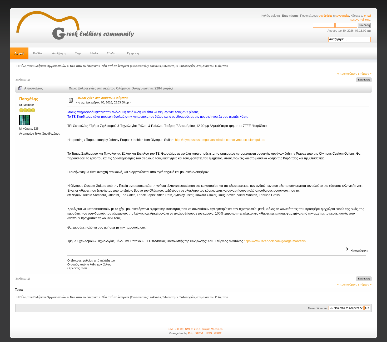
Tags (78, 53)
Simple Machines (212, 328)
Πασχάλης (28, 99)
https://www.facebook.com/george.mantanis (275, 241)
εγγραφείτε (342, 15)
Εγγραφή (133, 53)
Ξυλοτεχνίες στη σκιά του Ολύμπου (102, 98)
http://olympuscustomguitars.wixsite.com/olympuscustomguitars (220, 140)
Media (94, 53)
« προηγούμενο (347, 73)
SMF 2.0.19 (175, 328)
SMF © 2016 (192, 328)
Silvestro (168, 66)
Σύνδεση (112, 53)
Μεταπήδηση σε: (318, 308)
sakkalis (155, 66)
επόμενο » (364, 73)
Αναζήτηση (59, 53)
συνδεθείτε (325, 15)
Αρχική (19, 53)
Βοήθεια (38, 53)
